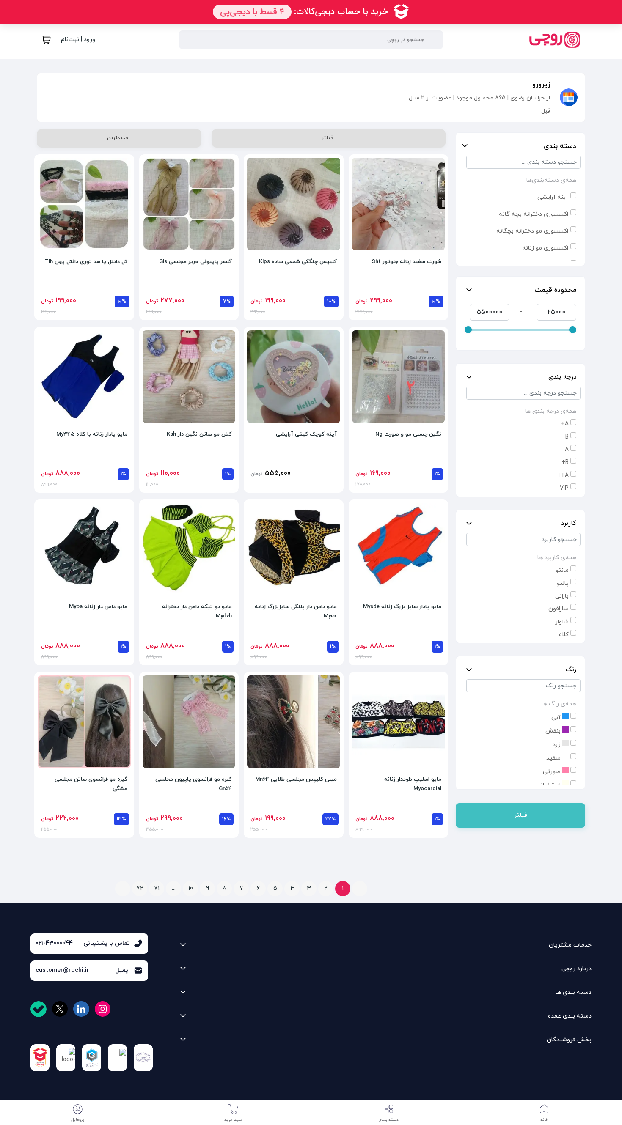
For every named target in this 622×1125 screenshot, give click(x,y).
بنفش (553, 731)
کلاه (564, 635)
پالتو (563, 583)
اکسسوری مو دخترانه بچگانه (532, 231)
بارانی (562, 596)
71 (157, 888)
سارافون (558, 609)
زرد (557, 745)
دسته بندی (560, 146)
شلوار (562, 622)
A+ (565, 424)
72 (139, 888)
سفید (554, 758)
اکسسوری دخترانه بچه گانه (533, 214)
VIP (564, 488)
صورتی (552, 772)
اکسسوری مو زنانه (545, 248)
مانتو (562, 570)
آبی (556, 717)
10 (190, 888)
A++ (563, 476)
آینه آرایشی (552, 197)
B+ (565, 462)
